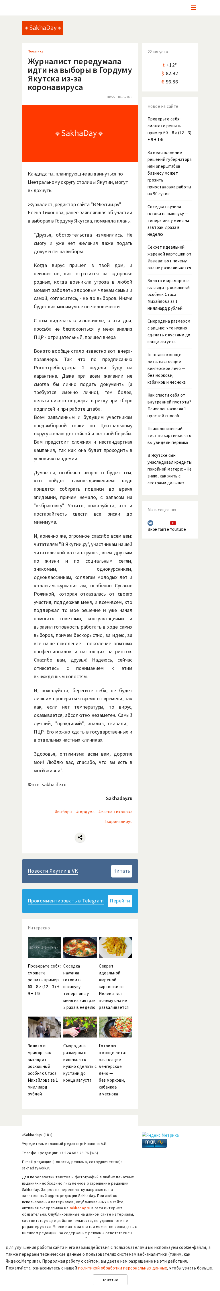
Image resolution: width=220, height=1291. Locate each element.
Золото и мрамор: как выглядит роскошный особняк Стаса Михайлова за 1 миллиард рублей (169, 294)
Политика (36, 51)
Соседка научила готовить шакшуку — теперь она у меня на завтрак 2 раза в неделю (168, 220)
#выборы (63, 811)
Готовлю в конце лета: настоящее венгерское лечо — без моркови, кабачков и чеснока (167, 368)
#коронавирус (118, 821)
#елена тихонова (116, 811)
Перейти (120, 900)
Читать (121, 870)
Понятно (110, 1280)
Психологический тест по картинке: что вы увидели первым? (170, 435)
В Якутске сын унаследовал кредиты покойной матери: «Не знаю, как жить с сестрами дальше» (170, 469)
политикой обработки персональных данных (122, 1268)
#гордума (85, 811)
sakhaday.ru (80, 1208)
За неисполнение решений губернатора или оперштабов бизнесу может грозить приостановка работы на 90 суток (170, 173)
